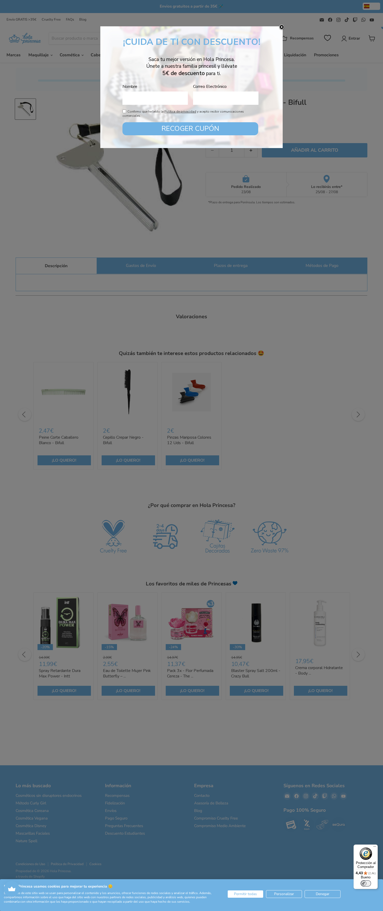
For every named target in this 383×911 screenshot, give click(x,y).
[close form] (282, 27)
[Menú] (375, 848)
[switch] (366, 883)
